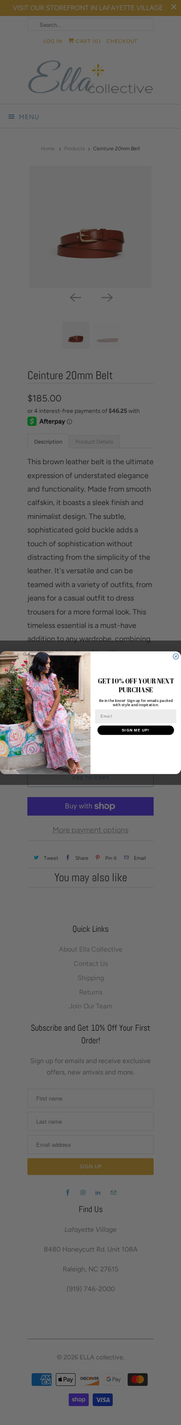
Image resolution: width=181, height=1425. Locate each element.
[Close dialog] (175, 656)
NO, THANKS (135, 744)
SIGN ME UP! (136, 730)
